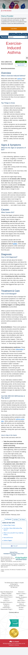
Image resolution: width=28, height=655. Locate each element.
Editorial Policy (13, 552)
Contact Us (6, 600)
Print (14, 546)
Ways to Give (21, 600)
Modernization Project (6, 609)
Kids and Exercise (8, 537)
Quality (21, 595)
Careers (6, 598)
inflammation (20, 349)
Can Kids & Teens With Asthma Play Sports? (13, 529)
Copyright (13, 555)
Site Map (21, 607)
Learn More (14, 28)
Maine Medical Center (6, 595)
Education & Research (6, 602)
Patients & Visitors (21, 593)
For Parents (12, 34)
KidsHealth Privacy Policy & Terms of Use (14, 553)
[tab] (22, 519)
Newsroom (21, 591)
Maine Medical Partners (6, 597)
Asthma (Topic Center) (9, 525)
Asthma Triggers (8, 540)
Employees (6, 604)
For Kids (19, 34)
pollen (15, 244)
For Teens (24, 34)
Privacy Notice (21, 602)
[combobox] (16, 37)
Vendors (21, 609)
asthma (19, 78)
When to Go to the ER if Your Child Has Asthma (13, 533)
